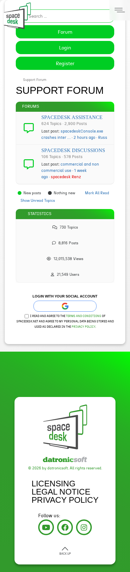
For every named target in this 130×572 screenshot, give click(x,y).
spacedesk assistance (72, 117)
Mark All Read (97, 193)
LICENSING (53, 483)
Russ (102, 137)
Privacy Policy (83, 327)
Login (65, 47)
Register (65, 63)
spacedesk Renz (66, 177)
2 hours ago (84, 137)
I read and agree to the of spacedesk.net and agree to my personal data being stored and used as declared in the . (65, 321)
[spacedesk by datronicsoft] (16, 15)
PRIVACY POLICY (65, 500)
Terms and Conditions (83, 316)
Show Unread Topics (38, 200)
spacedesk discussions (73, 150)
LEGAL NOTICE (61, 492)
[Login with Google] (65, 306)
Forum (65, 32)
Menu (119, 10)
